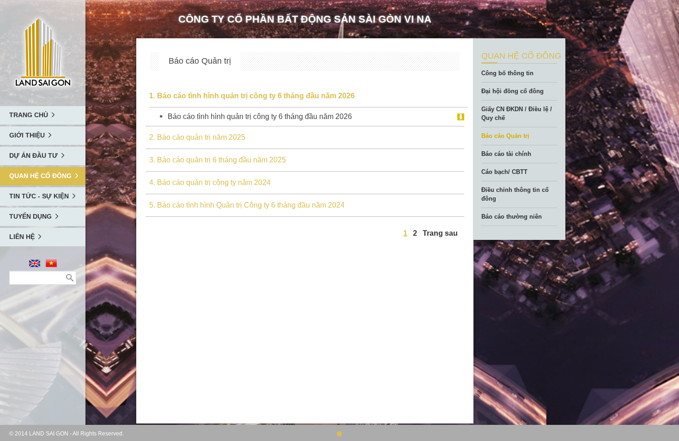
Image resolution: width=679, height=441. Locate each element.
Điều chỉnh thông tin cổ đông (515, 194)
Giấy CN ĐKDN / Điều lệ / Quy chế (516, 113)
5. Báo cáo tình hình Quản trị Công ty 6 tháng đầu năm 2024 (247, 205)
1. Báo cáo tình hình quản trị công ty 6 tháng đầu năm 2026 (252, 96)
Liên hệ (22, 236)
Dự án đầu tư (33, 155)
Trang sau (440, 233)
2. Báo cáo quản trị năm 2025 (197, 137)
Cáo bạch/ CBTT (504, 171)
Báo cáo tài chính (506, 153)
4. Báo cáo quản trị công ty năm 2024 (210, 182)
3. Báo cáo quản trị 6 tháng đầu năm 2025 (217, 160)
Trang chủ (28, 115)
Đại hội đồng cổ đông (512, 91)
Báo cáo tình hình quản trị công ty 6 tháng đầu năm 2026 (260, 116)
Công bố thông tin (507, 73)
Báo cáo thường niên (511, 216)
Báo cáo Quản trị (505, 135)
